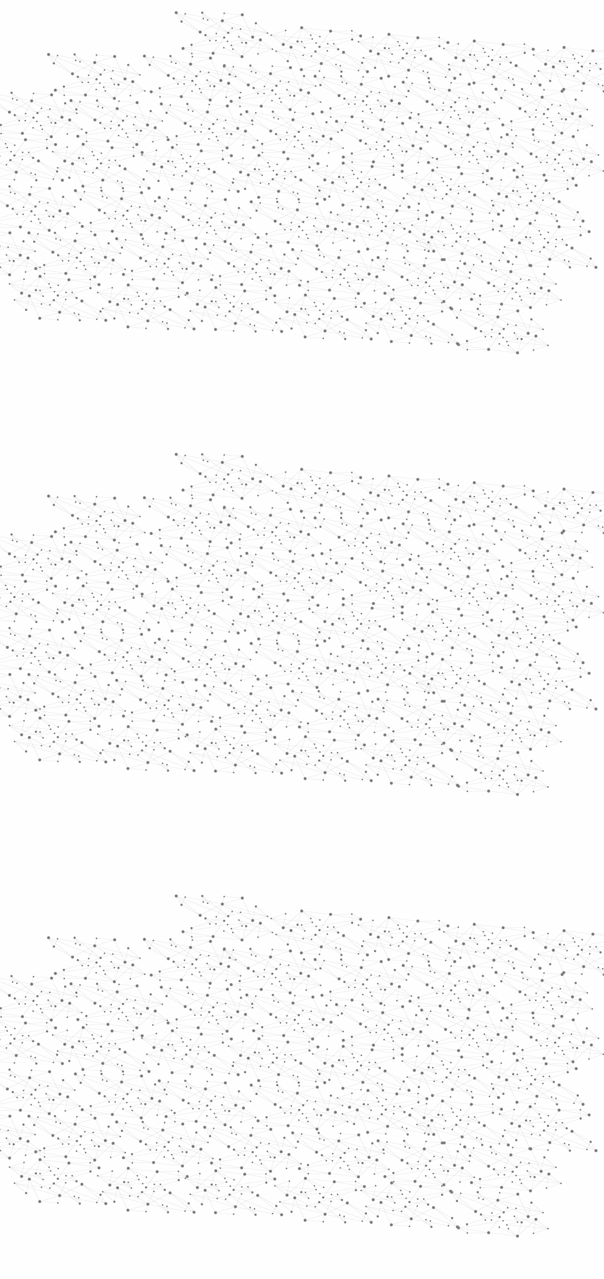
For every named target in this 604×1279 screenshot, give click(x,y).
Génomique (394, 168)
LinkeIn (495, 1184)
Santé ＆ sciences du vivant (338, 168)
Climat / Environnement (142, 299)
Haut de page (580, 1102)
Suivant (490, 1127)
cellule (288, 694)
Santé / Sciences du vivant (146, 340)
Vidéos (198, 152)
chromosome (280, 681)
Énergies (128, 225)
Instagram (474, 1184)
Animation (235, 168)
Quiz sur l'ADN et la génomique (256, 611)
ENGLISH (498, 19)
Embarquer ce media (478, 498)
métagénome (419, 681)
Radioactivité (138, 279)
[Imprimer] (216, 239)
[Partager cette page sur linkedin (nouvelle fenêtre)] (401, 249)
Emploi (399, 19)
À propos (143, 19)
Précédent (224, 1127)
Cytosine (330, 681)
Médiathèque (428, 104)
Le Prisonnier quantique (549, 103)
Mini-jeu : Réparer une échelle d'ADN (263, 646)
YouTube (484, 1184)
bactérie (351, 694)
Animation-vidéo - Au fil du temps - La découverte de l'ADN (291, 594)
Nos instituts (318, 19)
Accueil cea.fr (476, 104)
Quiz (114, 415)
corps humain (400, 694)
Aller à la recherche (487, 45)
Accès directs (439, 19)
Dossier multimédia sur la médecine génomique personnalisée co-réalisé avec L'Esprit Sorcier (335, 620)
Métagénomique (450, 168)
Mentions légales (118, 1184)
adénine (370, 681)
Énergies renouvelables (140, 259)
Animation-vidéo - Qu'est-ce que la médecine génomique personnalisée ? (309, 602)
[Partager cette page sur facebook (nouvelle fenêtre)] (361, 239)
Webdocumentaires (146, 455)
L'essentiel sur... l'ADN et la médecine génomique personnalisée (297, 585)
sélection (226, 694)
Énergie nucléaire (148, 239)
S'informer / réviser (195, 115)
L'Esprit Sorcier (275, 168)
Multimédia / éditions (274, 115)
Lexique (395, 1184)
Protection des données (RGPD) (198, 1184)
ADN (419, 168)
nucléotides (359, 706)
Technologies (138, 374)
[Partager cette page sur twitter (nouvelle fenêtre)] (266, 249)
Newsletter (430, 1184)
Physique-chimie (146, 319)
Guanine (312, 706)
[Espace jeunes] (182, 79)
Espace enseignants (338, 104)
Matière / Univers (147, 360)
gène (318, 694)
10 (405, 1127)
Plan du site (268, 1184)
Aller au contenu (389, 45)
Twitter (464, 1184)
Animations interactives (131, 179)
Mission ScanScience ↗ (141, 534)
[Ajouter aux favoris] (262, 239)
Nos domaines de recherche (208, 19)
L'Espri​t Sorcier (317, 523)
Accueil (130, 152)
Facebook (454, 1184)
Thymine (272, 706)
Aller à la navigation (436, 45)
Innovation (275, 19)
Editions (122, 395)
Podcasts (125, 435)
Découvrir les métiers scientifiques (383, 115)
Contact (388, 104)
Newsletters (283, 104)
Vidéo (208, 168)
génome (469, 681)
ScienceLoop (134, 475)
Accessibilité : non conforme (334, 1184)
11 (420, 1127)
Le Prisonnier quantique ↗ (135, 501)
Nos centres (362, 19)
